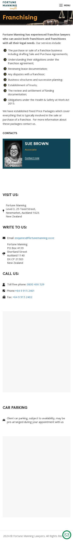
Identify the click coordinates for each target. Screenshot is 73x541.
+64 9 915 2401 (25, 290)
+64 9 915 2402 (22, 297)
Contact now (32, 158)
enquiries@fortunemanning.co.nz (34, 238)
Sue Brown (37, 143)
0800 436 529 (35, 284)
